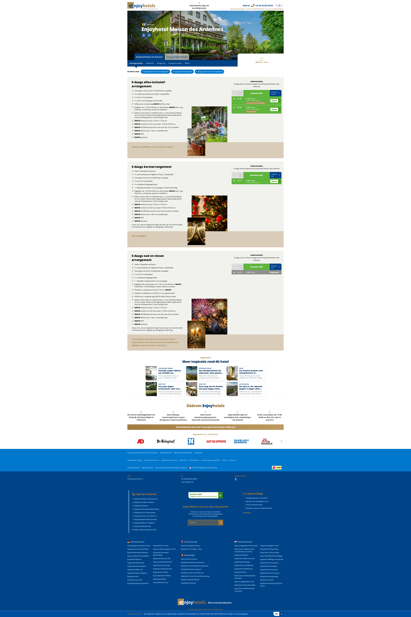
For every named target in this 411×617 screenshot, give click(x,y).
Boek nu (258, 5)
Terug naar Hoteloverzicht (177, 57)
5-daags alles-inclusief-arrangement (155, 71)
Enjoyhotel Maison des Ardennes (149, 57)
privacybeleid (242, 614)
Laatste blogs (254, 493)
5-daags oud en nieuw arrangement (209, 71)
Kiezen (274, 101)
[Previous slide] (132, 35)
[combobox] (279, 5)
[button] (275, 93)
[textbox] (279, 5)
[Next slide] (279, 35)
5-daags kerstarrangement (182, 71)
